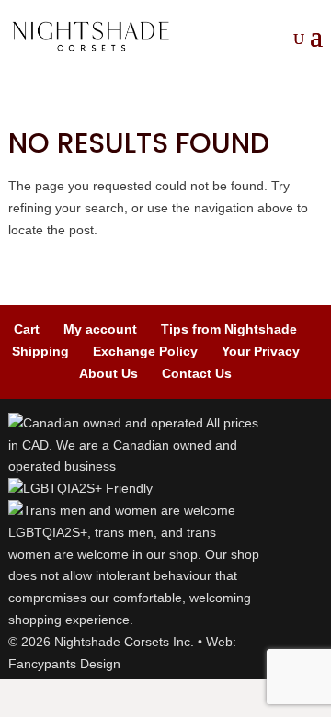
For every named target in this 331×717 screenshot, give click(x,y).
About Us (108, 373)
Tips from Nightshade (229, 329)
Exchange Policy (145, 351)
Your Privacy (261, 351)
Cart (27, 329)
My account (100, 329)
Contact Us (197, 373)
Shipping (40, 351)
